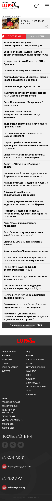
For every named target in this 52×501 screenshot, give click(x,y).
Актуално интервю (36, 386)
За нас (5, 398)
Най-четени (38, 36)
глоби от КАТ (8, 416)
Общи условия (10, 406)
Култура (6, 371)
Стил (28, 375)
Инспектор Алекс (35, 359)
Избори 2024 (8, 424)
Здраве (29, 355)
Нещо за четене (10, 367)
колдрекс (17, 16)
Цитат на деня (33, 383)
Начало (6, 16)
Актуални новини (35, 367)
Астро (29, 390)
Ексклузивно (9, 352)
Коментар (31, 371)
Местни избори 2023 (12, 420)
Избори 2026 (8, 428)
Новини (6, 355)
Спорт (5, 363)
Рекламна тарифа (11, 402)
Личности (31, 394)
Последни (14, 36)
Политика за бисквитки (8, 411)
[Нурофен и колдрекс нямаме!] (10, 23)
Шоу (28, 352)
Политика (7, 359)
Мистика (30, 379)
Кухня (29, 363)
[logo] (10, 5)
